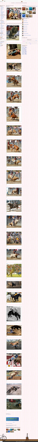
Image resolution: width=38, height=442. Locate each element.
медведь (27, 41)
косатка (33, 40)
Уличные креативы (2, 25)
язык (26, 44)
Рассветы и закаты (25, 20)
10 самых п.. (23, 50)
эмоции (24, 44)
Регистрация (1, 42)
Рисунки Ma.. (23, 51)
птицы (29, 42)
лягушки (24, 41)
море (32, 41)
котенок (34, 40)
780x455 (7, 62)
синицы (28, 43)
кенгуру (26, 40)
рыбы (22, 43)
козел (28, 40)
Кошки (36, 40)
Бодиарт (1, 24)
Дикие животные (25, 31)
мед (26, 41)
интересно (24, 40)
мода (28, 41)
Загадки (1, 29)
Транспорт (2, 10)
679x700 (7, 43)
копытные (31, 40)
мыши (36, 41)
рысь (23, 43)
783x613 (7, 90)
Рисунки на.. (23, 47)
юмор (25, 44)
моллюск (29, 41)
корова (32, 40)
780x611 (7, 199)
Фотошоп (1, 27)
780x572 (7, 248)
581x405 (7, 398)
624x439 (7, 324)
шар (23, 44)
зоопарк (22, 40)
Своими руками (2, 26)
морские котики (34, 41)
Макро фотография (2, 11)
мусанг (35, 41)
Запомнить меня (2, 41)
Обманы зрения (2, 22)
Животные (29, 39)
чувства (22, 44)
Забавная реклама (2, 12)
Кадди (22, 48)
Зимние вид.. (23, 54)
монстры (31, 41)
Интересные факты (2, 16)
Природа (1, 9)
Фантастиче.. (23, 49)
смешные (33, 43)
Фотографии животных (26, 22)
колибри (29, 40)
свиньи (25, 43)
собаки (35, 43)
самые (24, 43)
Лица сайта (2, 31)
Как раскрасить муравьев (26, 24)
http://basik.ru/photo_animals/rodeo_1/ (9, 425)
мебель (25, 41)
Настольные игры (2, 7)
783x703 (7, 263)
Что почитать (2, 18)
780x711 (7, 231)
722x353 (7, 280)
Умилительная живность (26, 33)
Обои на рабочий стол (3, 14)
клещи (27, 40)
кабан (25, 40)
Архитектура (2, 13)
